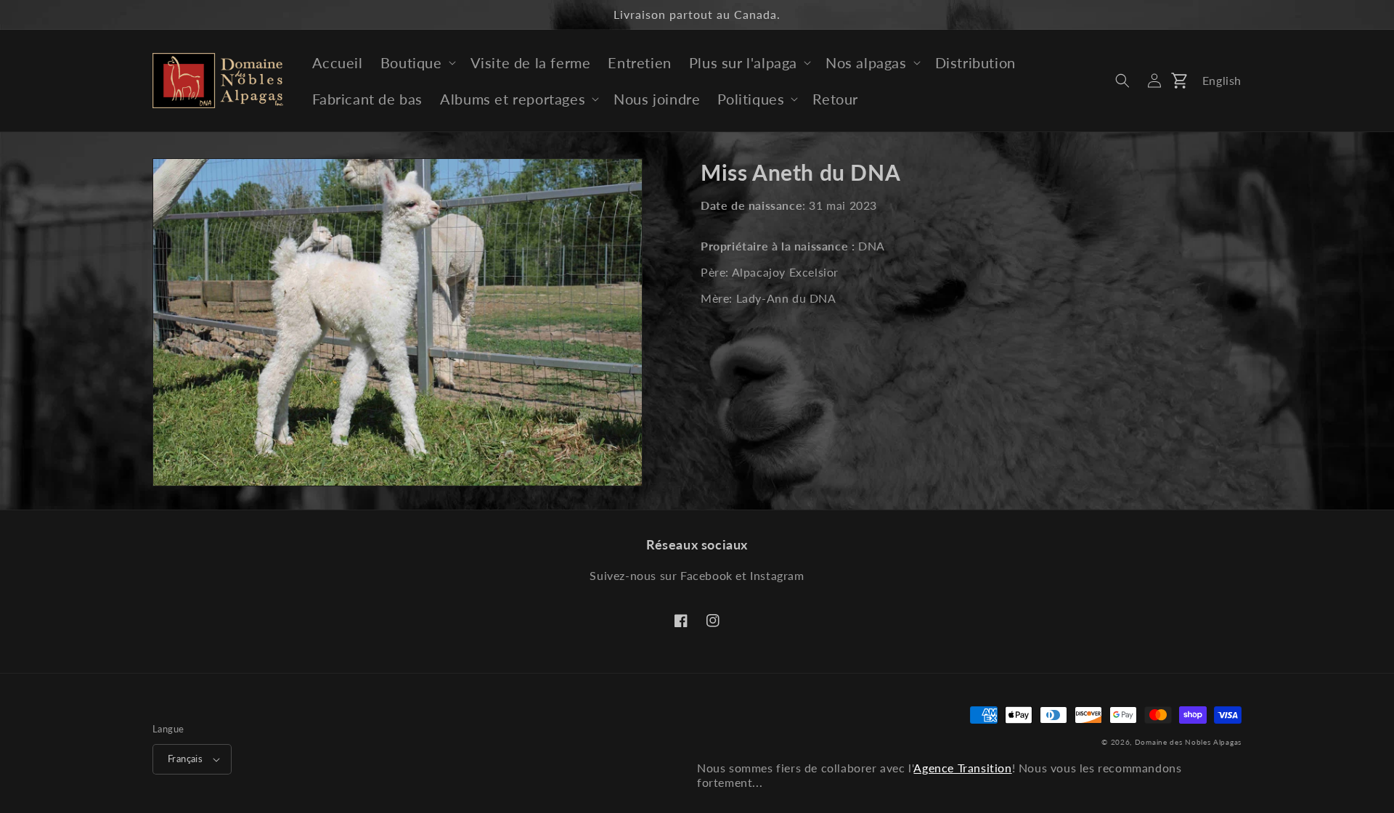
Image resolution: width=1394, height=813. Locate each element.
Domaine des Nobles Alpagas (1188, 742)
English (1222, 80)
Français (185, 758)
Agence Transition (962, 768)
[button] (417, 62)
